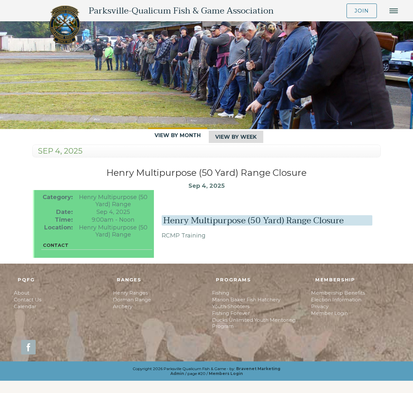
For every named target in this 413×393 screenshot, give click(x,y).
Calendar (25, 306)
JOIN (362, 11)
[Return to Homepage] (65, 25)
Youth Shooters (230, 306)
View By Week (236, 137)
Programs (233, 280)
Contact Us (27, 300)
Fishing (220, 293)
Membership (335, 280)
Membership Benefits (338, 293)
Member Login (329, 313)
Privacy (319, 306)
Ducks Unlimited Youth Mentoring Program (254, 323)
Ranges (129, 280)
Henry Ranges (130, 293)
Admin (177, 373)
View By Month (178, 135)
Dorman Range (132, 300)
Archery (122, 306)
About (21, 293)
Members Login (226, 373)
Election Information (336, 300)
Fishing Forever (231, 313)
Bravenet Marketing (258, 368)
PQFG (26, 280)
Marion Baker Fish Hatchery (246, 300)
